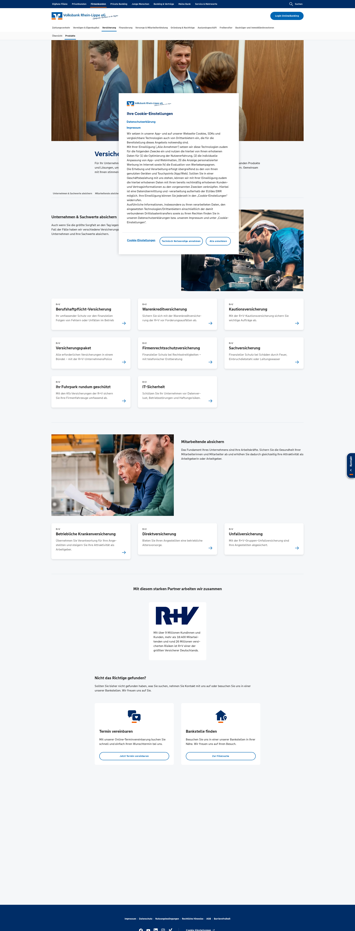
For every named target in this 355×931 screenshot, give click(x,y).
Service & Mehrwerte (206, 4)
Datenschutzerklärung (141, 121)
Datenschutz (145, 918)
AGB (208, 918)
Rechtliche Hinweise (192, 918)
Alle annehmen (218, 241)
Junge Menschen (140, 4)
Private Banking (118, 4)
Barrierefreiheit (222, 918)
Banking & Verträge (164, 4)
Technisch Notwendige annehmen (181, 241)
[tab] (61, 27)
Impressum (130, 918)
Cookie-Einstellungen (141, 240)
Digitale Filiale (59, 4)
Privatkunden (79, 4)
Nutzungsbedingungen (167, 918)
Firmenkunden (98, 4)
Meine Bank (184, 4)
